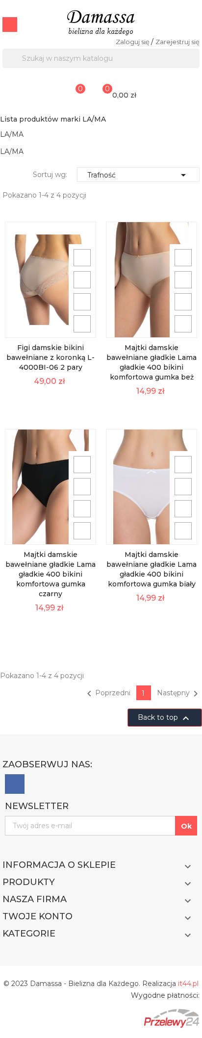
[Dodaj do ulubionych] (82, 301)
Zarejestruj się (177, 42)
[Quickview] (82, 257)
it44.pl (188, 983)
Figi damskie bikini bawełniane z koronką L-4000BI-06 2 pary (50, 357)
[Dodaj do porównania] (82, 323)
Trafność (138, 175)
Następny (179, 694)
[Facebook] (15, 784)
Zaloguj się (133, 42)
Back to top (165, 718)
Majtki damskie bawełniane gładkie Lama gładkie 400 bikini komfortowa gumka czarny (50, 574)
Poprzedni (106, 694)
